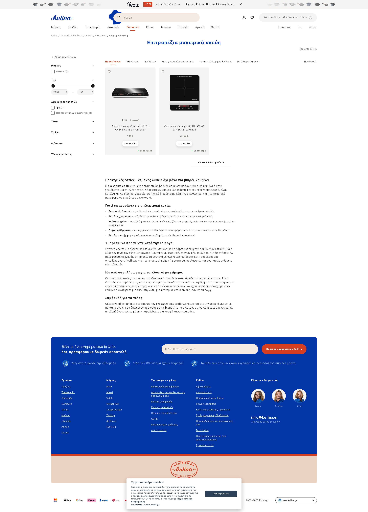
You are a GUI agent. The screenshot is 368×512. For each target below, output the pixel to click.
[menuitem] (56, 27)
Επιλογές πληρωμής (161, 401)
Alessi (109, 392)
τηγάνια (201, 307)
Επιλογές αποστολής (162, 407)
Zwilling (110, 415)
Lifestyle (66, 421)
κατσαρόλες (217, 307)
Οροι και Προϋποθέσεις (164, 413)
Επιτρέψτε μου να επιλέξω (145, 505)
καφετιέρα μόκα (184, 311)
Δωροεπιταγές (159, 430)
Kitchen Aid (112, 404)
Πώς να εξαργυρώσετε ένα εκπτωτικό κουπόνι (211, 438)
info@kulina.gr (264, 417)
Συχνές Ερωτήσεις (206, 404)
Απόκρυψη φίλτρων (65, 57)
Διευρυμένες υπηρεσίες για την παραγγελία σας (168, 394)
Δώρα (313, 27)
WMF (109, 386)
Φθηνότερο (132, 61)
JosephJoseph (114, 409)
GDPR (154, 418)
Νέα (300, 27)
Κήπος (65, 409)
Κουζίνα (66, 386)
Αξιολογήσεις (203, 386)
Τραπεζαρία (68, 392)
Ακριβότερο (150, 61)
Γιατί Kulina (202, 430)
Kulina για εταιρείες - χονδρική (213, 409)
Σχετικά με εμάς (205, 445)
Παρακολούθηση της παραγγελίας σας (214, 423)
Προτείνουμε (113, 61)
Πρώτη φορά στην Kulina (210, 398)
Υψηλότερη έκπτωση (248, 61)
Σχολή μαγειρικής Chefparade (212, 415)
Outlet (65, 432)
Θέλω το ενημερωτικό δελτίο (284, 349)
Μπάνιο (66, 415)
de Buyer (111, 421)
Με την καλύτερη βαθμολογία (215, 61)
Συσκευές (67, 404)
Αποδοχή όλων (221, 493)
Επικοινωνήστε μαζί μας (164, 424)
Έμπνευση (284, 27)
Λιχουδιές (67, 398)
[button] (211, 62)
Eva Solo (111, 427)
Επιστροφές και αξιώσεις (165, 386)
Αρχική (65, 427)
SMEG (109, 398)
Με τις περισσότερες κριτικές (178, 61)
